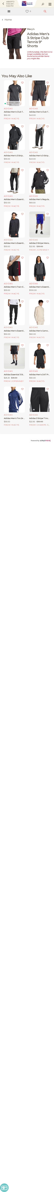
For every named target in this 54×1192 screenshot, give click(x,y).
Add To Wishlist (22, 82)
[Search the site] (43, 4)
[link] (27, 11)
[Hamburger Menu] (9, 11)
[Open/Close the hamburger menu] (49, 4)
